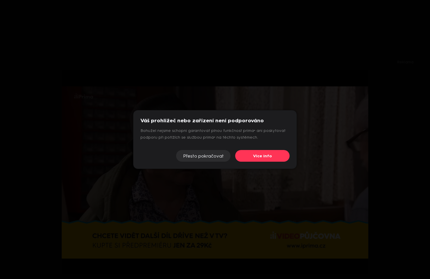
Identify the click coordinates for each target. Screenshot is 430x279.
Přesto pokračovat (203, 156)
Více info (262, 156)
